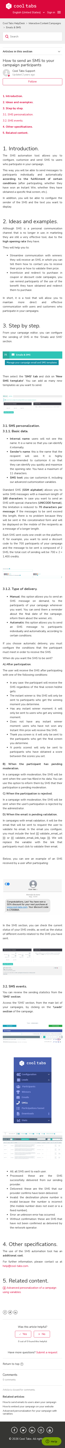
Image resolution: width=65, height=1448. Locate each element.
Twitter (10, 1312)
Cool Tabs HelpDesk (14, 23)
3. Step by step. (13, 108)
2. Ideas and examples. (18, 102)
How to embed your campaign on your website (28, 1406)
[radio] (23, 1334)
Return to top (11, 1364)
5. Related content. (15, 133)
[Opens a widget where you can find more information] (51, 1441)
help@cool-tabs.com (15, 1266)
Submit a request (46, 1352)
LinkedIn (15, 1312)
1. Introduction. (13, 96)
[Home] (21, 6)
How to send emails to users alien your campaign (29, 1402)
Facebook (5, 1312)
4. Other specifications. (18, 127)
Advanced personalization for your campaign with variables (30, 1412)
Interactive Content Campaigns (45, 23)
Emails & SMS (13, 27)
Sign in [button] (51, 12)
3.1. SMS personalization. (18, 114)
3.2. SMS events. (13, 120)
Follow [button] (32, 81)
